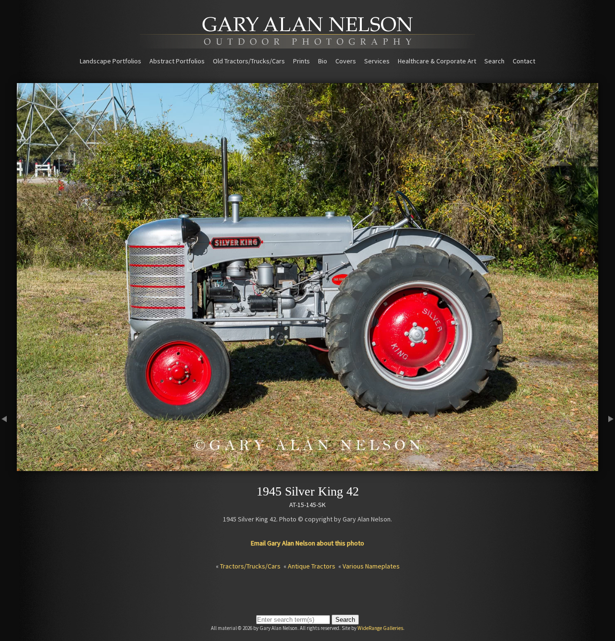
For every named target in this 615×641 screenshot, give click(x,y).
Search (494, 61)
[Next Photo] (606, 466)
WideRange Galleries (380, 628)
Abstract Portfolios (177, 61)
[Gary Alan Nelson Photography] (307, 45)
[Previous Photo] (8, 466)
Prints (301, 61)
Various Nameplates (371, 566)
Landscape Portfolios (110, 61)
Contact (524, 61)
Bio (322, 61)
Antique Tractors (311, 566)
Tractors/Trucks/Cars (250, 566)
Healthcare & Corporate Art (437, 61)
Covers (345, 61)
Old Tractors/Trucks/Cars (249, 61)
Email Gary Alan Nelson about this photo (307, 543)
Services (377, 61)
